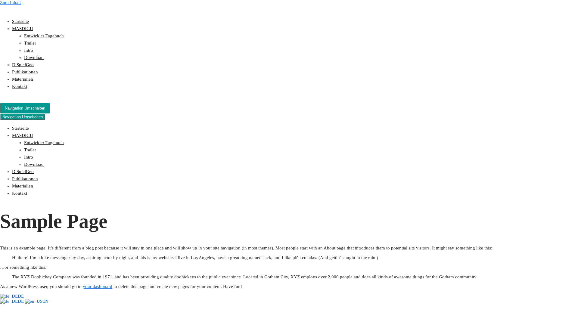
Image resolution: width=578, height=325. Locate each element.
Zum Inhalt (10, 2)
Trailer (30, 43)
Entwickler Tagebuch (44, 35)
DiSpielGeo (23, 64)
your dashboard (97, 286)
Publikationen (25, 72)
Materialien (22, 79)
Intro (28, 50)
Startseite (20, 21)
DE (21, 296)
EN (45, 301)
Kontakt (19, 86)
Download (34, 57)
